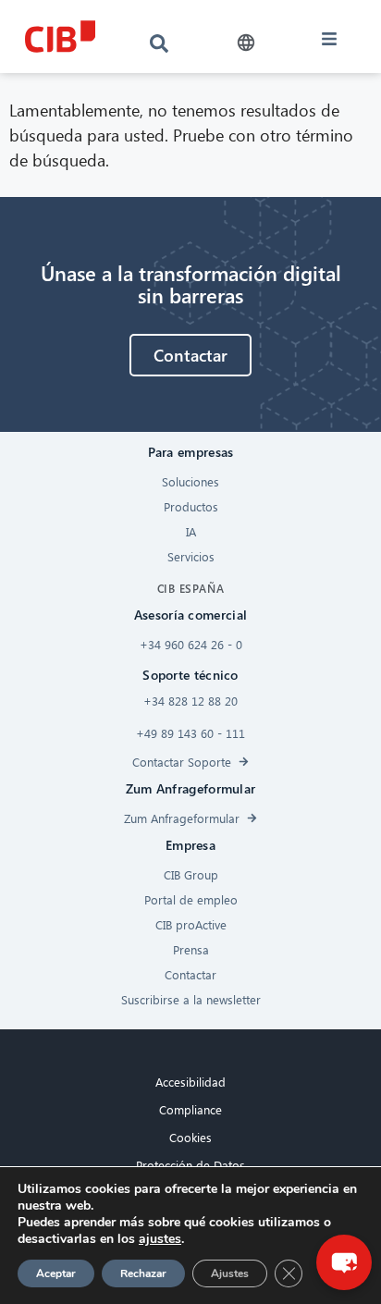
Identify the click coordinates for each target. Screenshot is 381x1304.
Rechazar (143, 1273)
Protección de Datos (190, 1165)
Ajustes (230, 1273)
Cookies (190, 1137)
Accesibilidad (190, 1081)
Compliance (190, 1109)
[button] (246, 43)
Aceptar (56, 1273)
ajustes (160, 1239)
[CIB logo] (60, 36)
